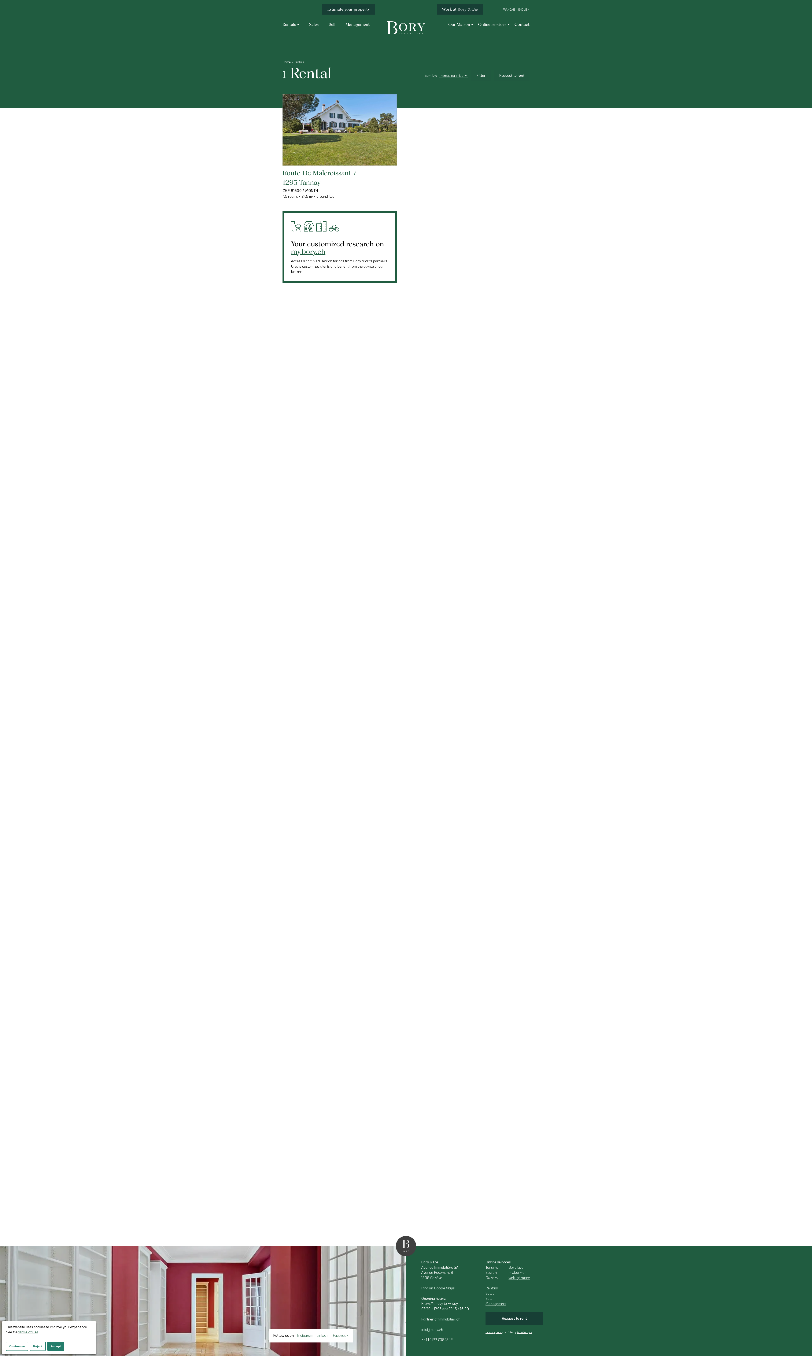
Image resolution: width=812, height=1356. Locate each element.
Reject (37, 1346)
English (523, 9)
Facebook (340, 1335)
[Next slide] (383, 153)
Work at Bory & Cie (460, 9)
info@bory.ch (432, 1329)
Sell (489, 1298)
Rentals (492, 1288)
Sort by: (431, 75)
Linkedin (323, 1335)
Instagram (305, 1335)
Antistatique (524, 1332)
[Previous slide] (369, 153)
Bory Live (516, 1267)
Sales (490, 1293)
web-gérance (519, 1278)
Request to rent (511, 75)
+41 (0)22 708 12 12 (437, 1340)
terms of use (28, 1332)
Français (509, 9)
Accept (56, 1346)
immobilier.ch (449, 1319)
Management (496, 1304)
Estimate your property (348, 9)
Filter (481, 75)
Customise (17, 1346)
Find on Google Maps (438, 1288)
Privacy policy (494, 1332)
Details (303, 153)
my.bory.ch (308, 251)
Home (287, 62)
